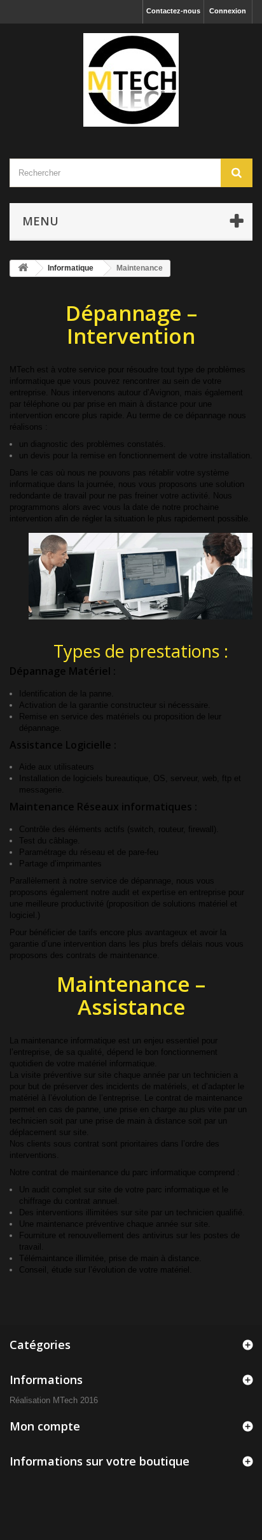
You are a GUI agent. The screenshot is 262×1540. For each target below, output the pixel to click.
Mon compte (45, 1426)
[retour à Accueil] (23, 268)
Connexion (227, 11)
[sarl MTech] (131, 80)
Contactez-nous (173, 11)
